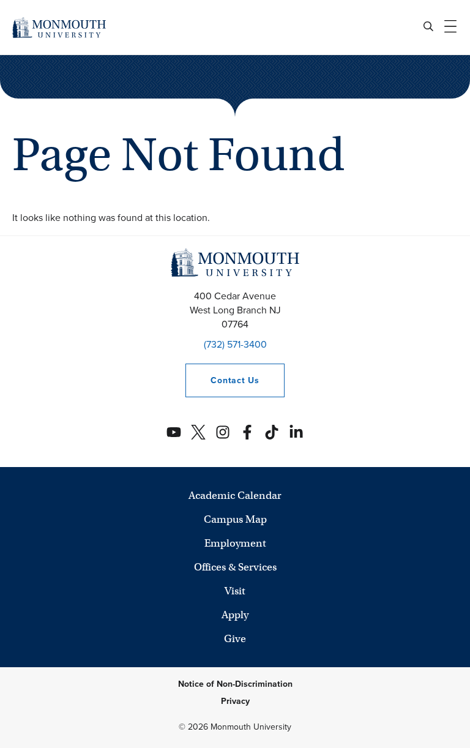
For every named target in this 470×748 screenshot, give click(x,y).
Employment (235, 543)
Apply (235, 614)
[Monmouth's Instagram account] (222, 432)
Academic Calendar (235, 495)
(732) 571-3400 (235, 344)
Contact (222, 380)
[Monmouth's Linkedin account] (296, 432)
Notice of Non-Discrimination (235, 684)
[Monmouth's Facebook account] (247, 432)
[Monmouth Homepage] (59, 27)
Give (235, 638)
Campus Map (235, 519)
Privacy (235, 701)
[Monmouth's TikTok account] (271, 432)
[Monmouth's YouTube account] (173, 432)
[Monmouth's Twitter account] (198, 432)
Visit (235, 591)
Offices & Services (235, 567)
